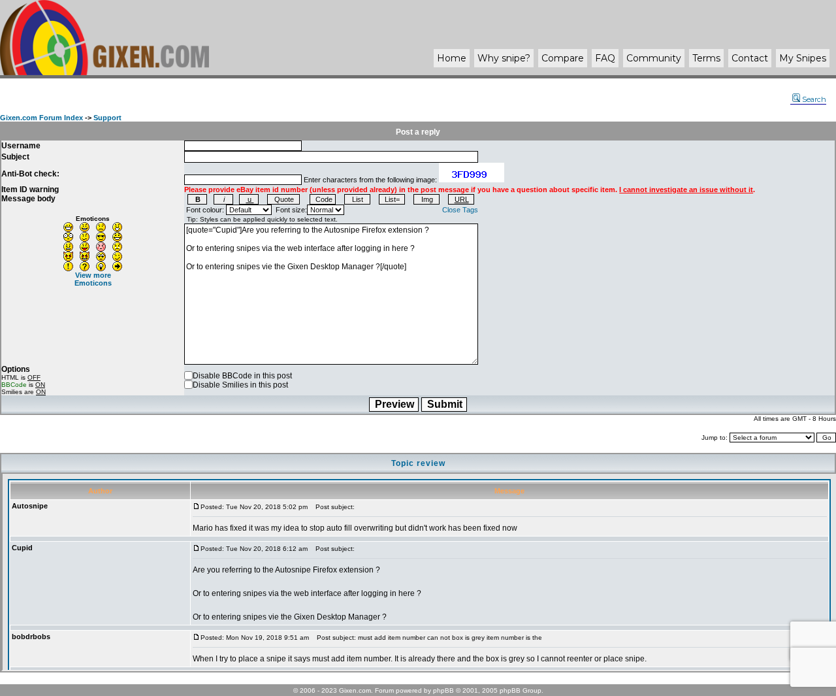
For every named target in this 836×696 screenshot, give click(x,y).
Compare (562, 58)
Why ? (503, 58)
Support (107, 118)
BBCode (14, 384)
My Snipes (802, 58)
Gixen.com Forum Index (41, 118)
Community (653, 58)
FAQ (605, 58)
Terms (706, 58)
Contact (750, 58)
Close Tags (460, 210)
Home (451, 58)
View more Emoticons (93, 279)
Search (814, 99)
